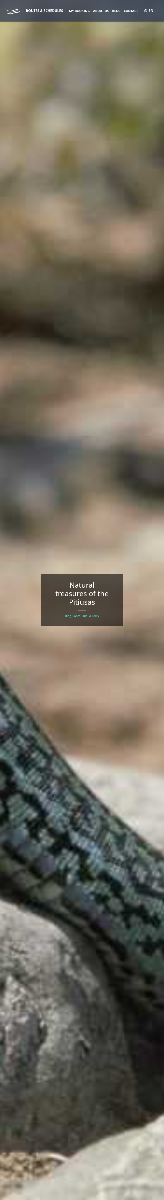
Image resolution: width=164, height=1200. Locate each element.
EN (151, 10)
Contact (131, 11)
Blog (116, 11)
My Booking (79, 11)
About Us (101, 11)
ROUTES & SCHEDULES (44, 10)
